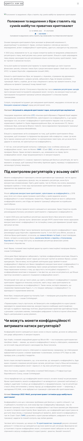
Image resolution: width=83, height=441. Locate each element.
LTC (33, 115)
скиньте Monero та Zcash (50, 235)
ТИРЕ (23, 415)
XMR (39, 149)
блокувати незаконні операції (16, 105)
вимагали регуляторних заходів (66, 89)
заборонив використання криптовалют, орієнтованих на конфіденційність (39, 193)
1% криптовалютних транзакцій (49, 423)
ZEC (50, 149)
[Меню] (78, 3)
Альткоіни (50, 31)
